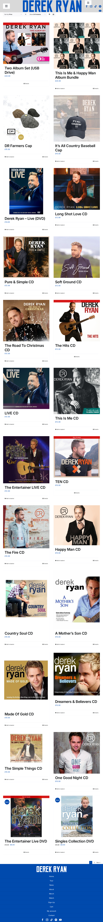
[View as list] (53, 14)
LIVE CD (11, 413)
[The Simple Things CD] (26, 748)
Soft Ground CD (68, 282)
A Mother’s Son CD (71, 633)
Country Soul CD (19, 633)
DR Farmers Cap (18, 146)
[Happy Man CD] (77, 525)
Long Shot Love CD (71, 214)
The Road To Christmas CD (24, 347)
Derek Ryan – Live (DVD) (25, 218)
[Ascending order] (26, 14)
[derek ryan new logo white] (51, 867)
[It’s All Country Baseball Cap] (77, 118)
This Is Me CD (66, 418)
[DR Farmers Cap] (26, 118)
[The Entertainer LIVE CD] (26, 459)
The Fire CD (14, 552)
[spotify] (100, 6)
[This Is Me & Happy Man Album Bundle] (77, 46)
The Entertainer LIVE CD (25, 487)
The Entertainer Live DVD (26, 841)
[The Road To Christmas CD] (26, 320)
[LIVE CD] (26, 388)
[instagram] (91, 6)
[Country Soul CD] (26, 599)
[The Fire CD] (26, 526)
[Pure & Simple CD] (26, 257)
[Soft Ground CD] (77, 257)
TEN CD (61, 481)
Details (27, 83)
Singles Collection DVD (74, 841)
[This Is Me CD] (77, 391)
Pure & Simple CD (19, 282)
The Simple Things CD (23, 768)
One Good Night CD (71, 778)
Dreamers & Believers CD (76, 701)
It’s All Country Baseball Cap (75, 148)
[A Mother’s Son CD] (77, 599)
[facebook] (86, 6)
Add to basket (61, 88)
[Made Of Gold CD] (26, 680)
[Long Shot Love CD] (77, 189)
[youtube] (100, 11)
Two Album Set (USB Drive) (22, 70)
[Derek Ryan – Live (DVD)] (26, 191)
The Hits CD (65, 345)
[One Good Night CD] (77, 753)
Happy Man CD (68, 549)
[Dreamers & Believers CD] (77, 674)
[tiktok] (95, 6)
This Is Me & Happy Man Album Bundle (75, 75)
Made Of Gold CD (19, 714)
